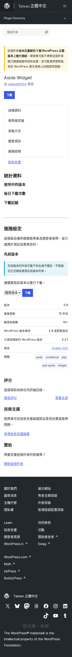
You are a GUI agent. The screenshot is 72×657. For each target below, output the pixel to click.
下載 (9, 95)
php (64, 357)
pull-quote (49, 365)
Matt (9, 564)
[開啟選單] (65, 6)
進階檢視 (14, 151)
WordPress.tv (16, 544)
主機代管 (10, 503)
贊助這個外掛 (13, 464)
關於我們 (10, 489)
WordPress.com (17, 557)
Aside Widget (18, 77)
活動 (41, 530)
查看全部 (61, 398)
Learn (8, 523)
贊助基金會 (48, 537)
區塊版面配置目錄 (51, 510)
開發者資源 (12, 537)
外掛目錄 (44, 503)
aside (39, 357)
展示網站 (44, 489)
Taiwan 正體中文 (25, 596)
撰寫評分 (10, 398)
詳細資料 (14, 110)
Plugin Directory (14, 18)
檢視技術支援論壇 (17, 434)
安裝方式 (14, 131)
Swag (44, 544)
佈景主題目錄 (47, 495)
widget (62, 365)
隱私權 (9, 510)
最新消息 (10, 495)
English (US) (60, 348)
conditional (52, 357)
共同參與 (44, 523)
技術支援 (14, 162)
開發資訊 (14, 141)
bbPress (12, 571)
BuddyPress (15, 578)
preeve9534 (17, 84)
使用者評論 (16, 121)
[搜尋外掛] (46, 32)
